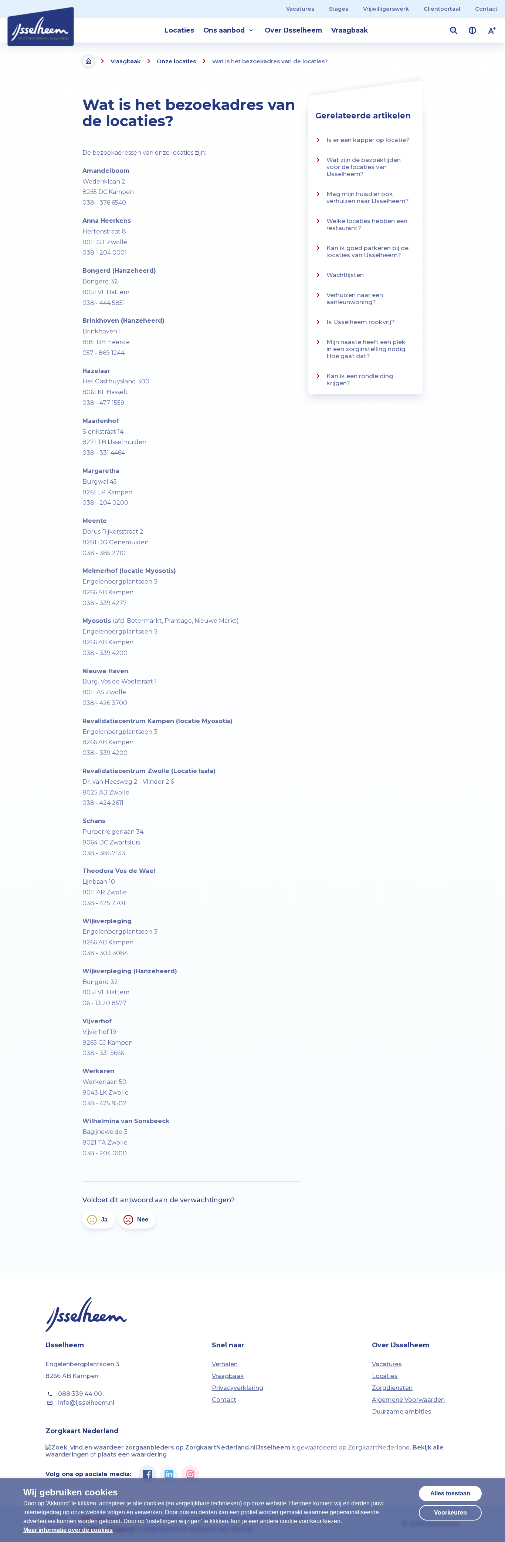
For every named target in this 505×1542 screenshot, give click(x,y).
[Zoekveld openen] (453, 30)
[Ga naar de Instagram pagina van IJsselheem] (190, 1474)
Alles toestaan (450, 1493)
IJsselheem (272, 1447)
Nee (142, 1219)
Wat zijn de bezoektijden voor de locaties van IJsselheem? (363, 167)
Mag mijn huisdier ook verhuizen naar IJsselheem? (367, 198)
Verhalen (225, 1364)
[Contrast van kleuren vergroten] (472, 30)
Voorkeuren (450, 1512)
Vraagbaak (349, 30)
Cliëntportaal (442, 9)
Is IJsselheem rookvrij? (360, 322)
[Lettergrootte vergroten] (492, 30)
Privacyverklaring (237, 1387)
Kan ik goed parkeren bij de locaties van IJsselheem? (367, 252)
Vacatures (300, 9)
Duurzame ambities (401, 1411)
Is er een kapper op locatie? (367, 140)
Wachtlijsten (345, 275)
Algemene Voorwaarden (408, 1399)
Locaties (179, 30)
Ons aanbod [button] (224, 30)
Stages (338, 9)
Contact (486, 9)
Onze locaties (176, 61)
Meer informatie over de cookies (68, 1530)
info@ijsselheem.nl (86, 1402)
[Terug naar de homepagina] (88, 61)
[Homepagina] (40, 23)
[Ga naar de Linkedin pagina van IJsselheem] (169, 1474)
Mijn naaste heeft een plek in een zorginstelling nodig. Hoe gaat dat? (366, 349)
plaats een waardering (132, 1454)
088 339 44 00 (80, 1393)
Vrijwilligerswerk (386, 9)
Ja (104, 1219)
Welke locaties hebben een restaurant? (366, 225)
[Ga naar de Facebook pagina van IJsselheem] (147, 1474)
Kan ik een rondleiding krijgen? (359, 380)
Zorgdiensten (392, 1387)
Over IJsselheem (293, 30)
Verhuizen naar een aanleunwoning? (354, 299)
